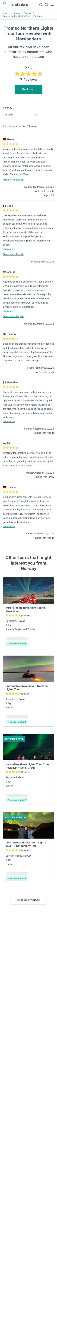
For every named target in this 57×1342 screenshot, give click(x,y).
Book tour (28, 89)
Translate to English (13, 179)
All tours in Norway (28, 899)
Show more (9, 249)
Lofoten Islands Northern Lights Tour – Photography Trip (26, 844)
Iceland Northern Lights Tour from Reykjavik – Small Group (27, 766)
